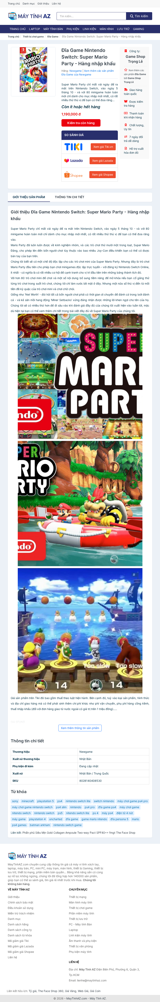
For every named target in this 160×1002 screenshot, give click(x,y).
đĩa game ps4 (107, 807)
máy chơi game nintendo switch (32, 807)
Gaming (138, 29)
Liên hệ (56, 3)
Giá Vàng (70, 991)
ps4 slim (61, 807)
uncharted (55, 819)
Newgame (75, 70)
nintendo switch (44, 813)
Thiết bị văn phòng (81, 946)
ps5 (60, 813)
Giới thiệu (43, 3)
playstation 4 (37, 819)
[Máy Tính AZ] (27, 855)
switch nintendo (104, 801)
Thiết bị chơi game (33, 36)
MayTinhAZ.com (76, 998)
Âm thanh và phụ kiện (83, 940)
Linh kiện (89, 29)
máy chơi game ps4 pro (132, 801)
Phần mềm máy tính (81, 913)
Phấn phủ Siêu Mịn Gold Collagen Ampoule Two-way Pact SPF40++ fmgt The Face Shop (78, 832)
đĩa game (72, 819)
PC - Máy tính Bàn (80, 924)
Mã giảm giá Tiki (18, 940)
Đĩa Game (52, 36)
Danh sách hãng (18, 924)
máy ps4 (107, 813)
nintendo (75, 807)
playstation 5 (45, 801)
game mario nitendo (94, 819)
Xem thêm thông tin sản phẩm (80, 728)
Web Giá (83, 991)
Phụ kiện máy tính (80, 951)
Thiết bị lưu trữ (78, 918)
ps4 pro (90, 807)
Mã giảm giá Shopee (21, 951)
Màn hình (107, 29)
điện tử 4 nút (124, 813)
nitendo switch (21, 813)
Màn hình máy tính (80, 902)
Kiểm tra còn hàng (81, 123)
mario (135, 819)
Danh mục (29, 3)
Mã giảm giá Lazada (21, 946)
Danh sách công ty (20, 929)
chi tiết (69, 197)
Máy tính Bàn (53, 29)
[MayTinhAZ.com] (29, 16)
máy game (19, 819)
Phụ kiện (73, 29)
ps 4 (95, 813)
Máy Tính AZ (98, 998)
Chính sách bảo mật (20, 902)
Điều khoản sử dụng (20, 908)
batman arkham (40, 825)
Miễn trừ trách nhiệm (21, 913)
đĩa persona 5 (119, 819)
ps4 (59, 801)
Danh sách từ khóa (20, 935)
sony (15, 801)
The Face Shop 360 (50, 991)
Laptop (34, 29)
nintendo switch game (67, 825)
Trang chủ (14, 3)
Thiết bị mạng (77, 897)
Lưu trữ (123, 29)
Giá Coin (95, 991)
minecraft (28, 801)
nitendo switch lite (77, 813)
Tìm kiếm (141, 16)
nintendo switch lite (78, 801)
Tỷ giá (32, 991)
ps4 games (19, 825)
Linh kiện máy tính (80, 935)
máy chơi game (129, 807)
